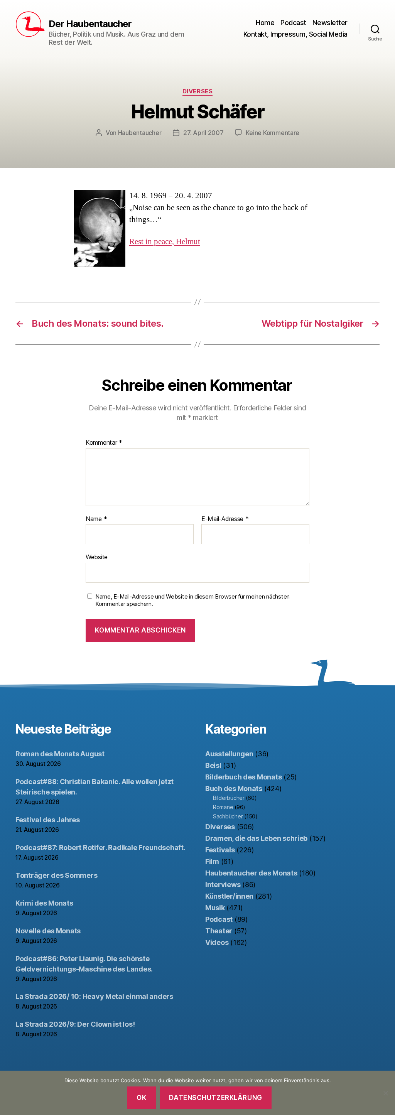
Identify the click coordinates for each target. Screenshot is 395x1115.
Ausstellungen (229, 754)
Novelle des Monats (48, 931)
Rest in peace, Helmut (164, 241)
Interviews (222, 885)
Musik (215, 908)
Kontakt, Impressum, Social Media (295, 34)
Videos (216, 942)
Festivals (220, 850)
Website (97, 557)
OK (141, 1098)
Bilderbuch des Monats (243, 777)
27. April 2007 (203, 133)
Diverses (197, 91)
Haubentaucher (140, 133)
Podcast (293, 23)
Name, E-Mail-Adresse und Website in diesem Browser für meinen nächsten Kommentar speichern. (192, 600)
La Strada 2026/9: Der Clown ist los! (75, 1024)
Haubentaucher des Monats (251, 873)
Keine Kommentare (272, 133)
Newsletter (330, 23)
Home (265, 23)
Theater (218, 931)
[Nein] (385, 1093)
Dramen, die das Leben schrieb (256, 838)
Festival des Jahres (47, 820)
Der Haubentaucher (90, 24)
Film (212, 861)
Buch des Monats (233, 788)
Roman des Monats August (60, 754)
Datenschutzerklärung (215, 1098)
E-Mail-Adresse (225, 519)
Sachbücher (228, 816)
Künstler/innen (229, 896)
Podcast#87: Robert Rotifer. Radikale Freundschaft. (100, 847)
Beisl (213, 765)
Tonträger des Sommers (56, 875)
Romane (223, 807)
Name (96, 519)
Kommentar (104, 442)
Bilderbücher (229, 798)
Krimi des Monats (44, 903)
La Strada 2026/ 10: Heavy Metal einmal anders (94, 996)
